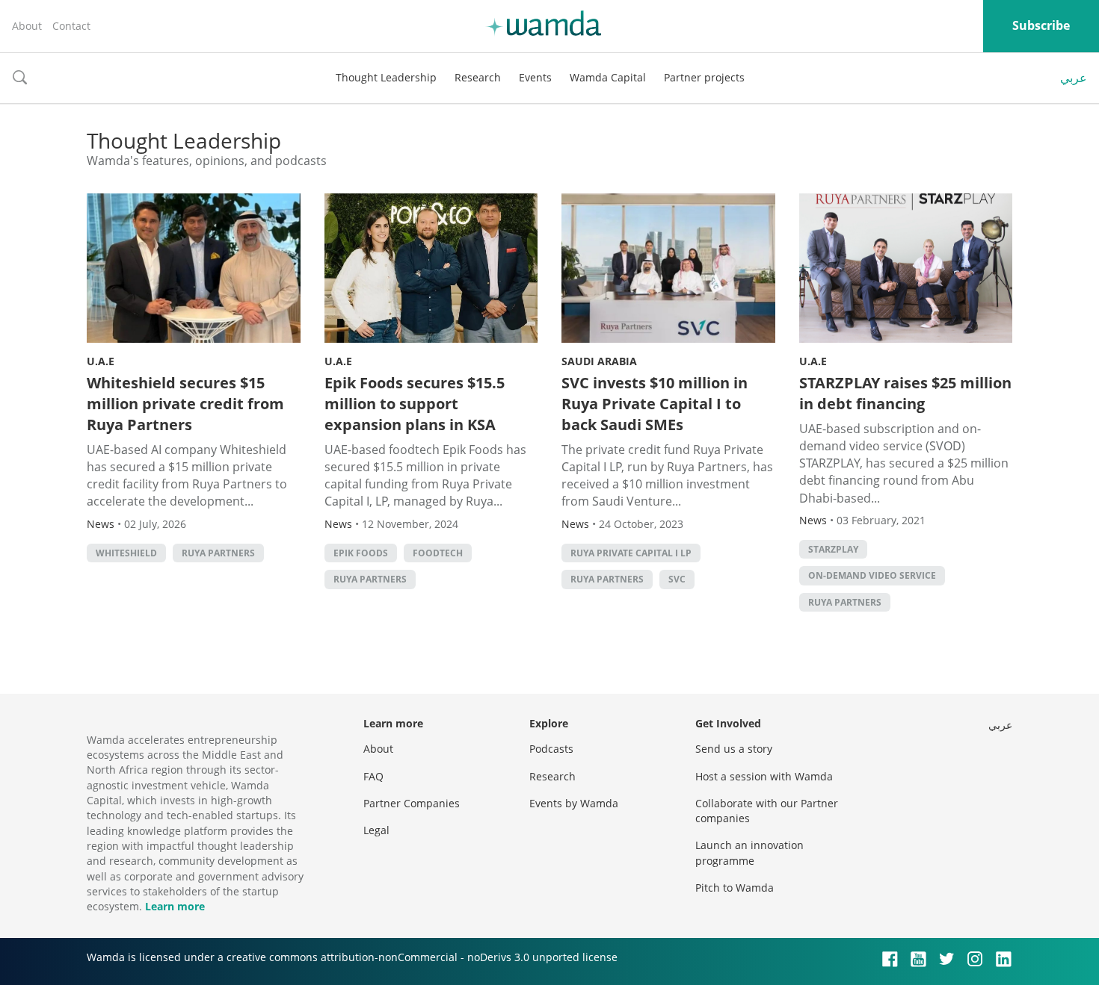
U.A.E (100, 361)
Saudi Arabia (599, 361)
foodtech (438, 553)
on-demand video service (872, 575)
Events (535, 77)
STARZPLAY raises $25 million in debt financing (905, 393)
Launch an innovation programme (749, 852)
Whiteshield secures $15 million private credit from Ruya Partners (185, 404)
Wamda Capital (608, 77)
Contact (71, 26)
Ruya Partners (218, 553)
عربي (1073, 78)
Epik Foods (360, 553)
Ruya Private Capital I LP (631, 553)
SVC (677, 579)
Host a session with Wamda (764, 776)
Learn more (175, 906)
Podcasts (551, 749)
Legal (376, 830)
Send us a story (733, 749)
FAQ (373, 776)
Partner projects (704, 77)
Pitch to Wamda (734, 887)
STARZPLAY (833, 549)
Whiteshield (126, 553)
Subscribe (1041, 25)
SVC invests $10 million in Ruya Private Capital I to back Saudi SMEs (654, 404)
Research (478, 77)
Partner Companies (411, 803)
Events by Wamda (573, 803)
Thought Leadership (386, 77)
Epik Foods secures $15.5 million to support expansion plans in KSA (414, 404)
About (27, 26)
